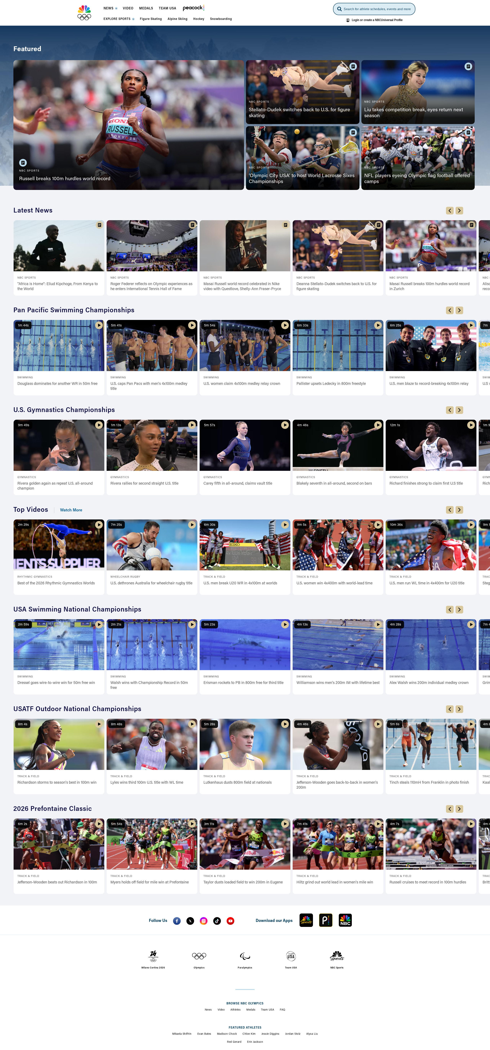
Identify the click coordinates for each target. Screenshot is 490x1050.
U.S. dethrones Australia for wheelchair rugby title (151, 583)
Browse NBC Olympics (245, 1003)
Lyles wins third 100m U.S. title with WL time (146, 783)
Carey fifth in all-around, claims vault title (237, 484)
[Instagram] (203, 921)
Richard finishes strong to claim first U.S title (426, 484)
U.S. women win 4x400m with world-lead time (334, 583)
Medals (250, 1010)
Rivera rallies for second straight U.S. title (144, 484)
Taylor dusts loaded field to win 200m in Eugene (243, 882)
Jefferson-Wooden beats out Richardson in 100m (57, 882)
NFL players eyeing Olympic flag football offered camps (417, 178)
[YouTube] (230, 921)
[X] (190, 921)
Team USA (267, 1010)
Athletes (235, 1010)
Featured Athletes (245, 1027)
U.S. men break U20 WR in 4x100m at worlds (240, 583)
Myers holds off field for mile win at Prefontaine (149, 882)
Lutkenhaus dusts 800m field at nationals (237, 783)
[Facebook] (177, 921)
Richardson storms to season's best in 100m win (56, 783)
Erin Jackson (255, 1042)
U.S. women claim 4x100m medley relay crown (241, 384)
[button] (110, 10)
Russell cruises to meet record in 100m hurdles (428, 882)
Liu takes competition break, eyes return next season (413, 113)
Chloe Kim (249, 1034)
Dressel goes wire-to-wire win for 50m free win (56, 683)
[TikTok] (217, 921)
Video (221, 1010)
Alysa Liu (312, 1034)
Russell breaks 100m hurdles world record (64, 179)
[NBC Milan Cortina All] (89, 12)
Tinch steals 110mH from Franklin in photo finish (429, 783)
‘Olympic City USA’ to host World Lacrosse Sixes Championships (301, 178)
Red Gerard (234, 1042)
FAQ (282, 1010)
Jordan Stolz (293, 1034)
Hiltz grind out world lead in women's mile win (334, 882)
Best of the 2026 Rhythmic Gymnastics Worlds (56, 583)
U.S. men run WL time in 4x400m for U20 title (427, 583)
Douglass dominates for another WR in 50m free (57, 384)
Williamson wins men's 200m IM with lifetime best (338, 683)
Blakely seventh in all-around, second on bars (334, 484)
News (208, 1010)
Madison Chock (227, 1034)
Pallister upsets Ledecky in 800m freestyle (331, 384)
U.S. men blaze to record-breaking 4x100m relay (429, 384)
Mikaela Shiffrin (182, 1034)
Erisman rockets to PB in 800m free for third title (243, 683)
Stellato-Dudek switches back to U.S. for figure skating (299, 113)
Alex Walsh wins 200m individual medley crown (429, 683)
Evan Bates (204, 1034)
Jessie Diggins (270, 1034)
